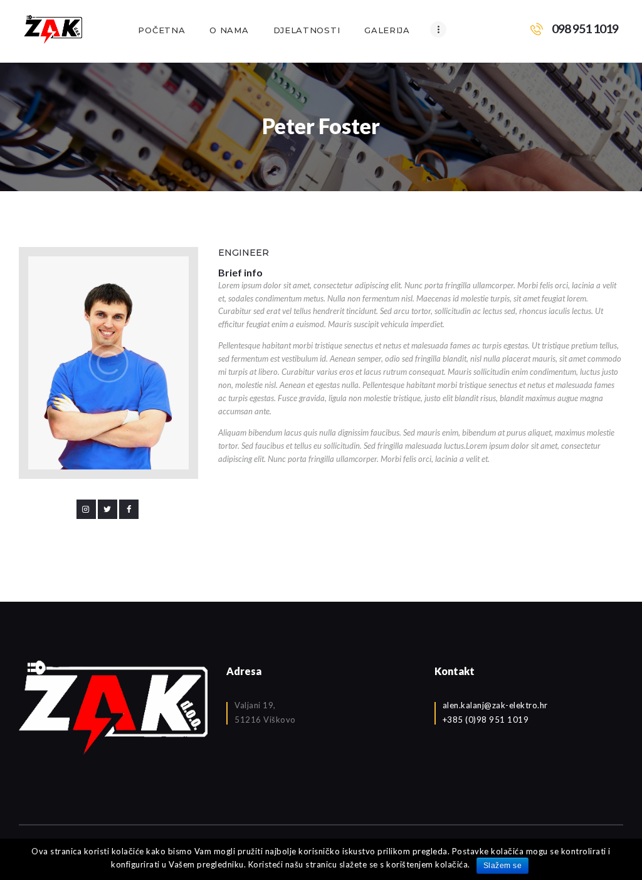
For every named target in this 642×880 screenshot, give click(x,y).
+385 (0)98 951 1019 (486, 720)
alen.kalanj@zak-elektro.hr (495, 705)
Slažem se (502, 865)
